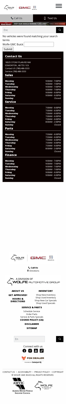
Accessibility (24, 371)
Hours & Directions (18, 300)
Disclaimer (32, 324)
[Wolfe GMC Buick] (21, 7)
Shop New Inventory (45, 294)
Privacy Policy (42, 371)
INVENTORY (46, 291)
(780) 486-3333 (22, 68)
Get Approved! (17, 295)
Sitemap (32, 328)
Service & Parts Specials (31, 316)
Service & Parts (32, 307)
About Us (18, 291)
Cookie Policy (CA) (31, 320)
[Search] (59, 30)
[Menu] (58, 6)
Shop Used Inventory (46, 297)
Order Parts (31, 314)
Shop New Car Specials (46, 300)
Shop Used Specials (45, 303)
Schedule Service (31, 311)
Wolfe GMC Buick (13, 44)
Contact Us (9, 371)
